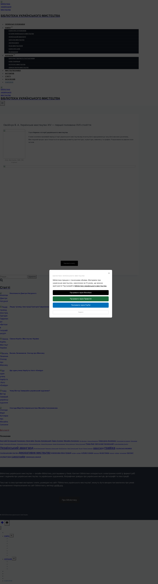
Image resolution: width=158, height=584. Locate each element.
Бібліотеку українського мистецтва (90, 286)
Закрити (80, 312)
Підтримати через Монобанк (81, 292)
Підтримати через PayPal (80, 305)
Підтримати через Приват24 (80, 299)
